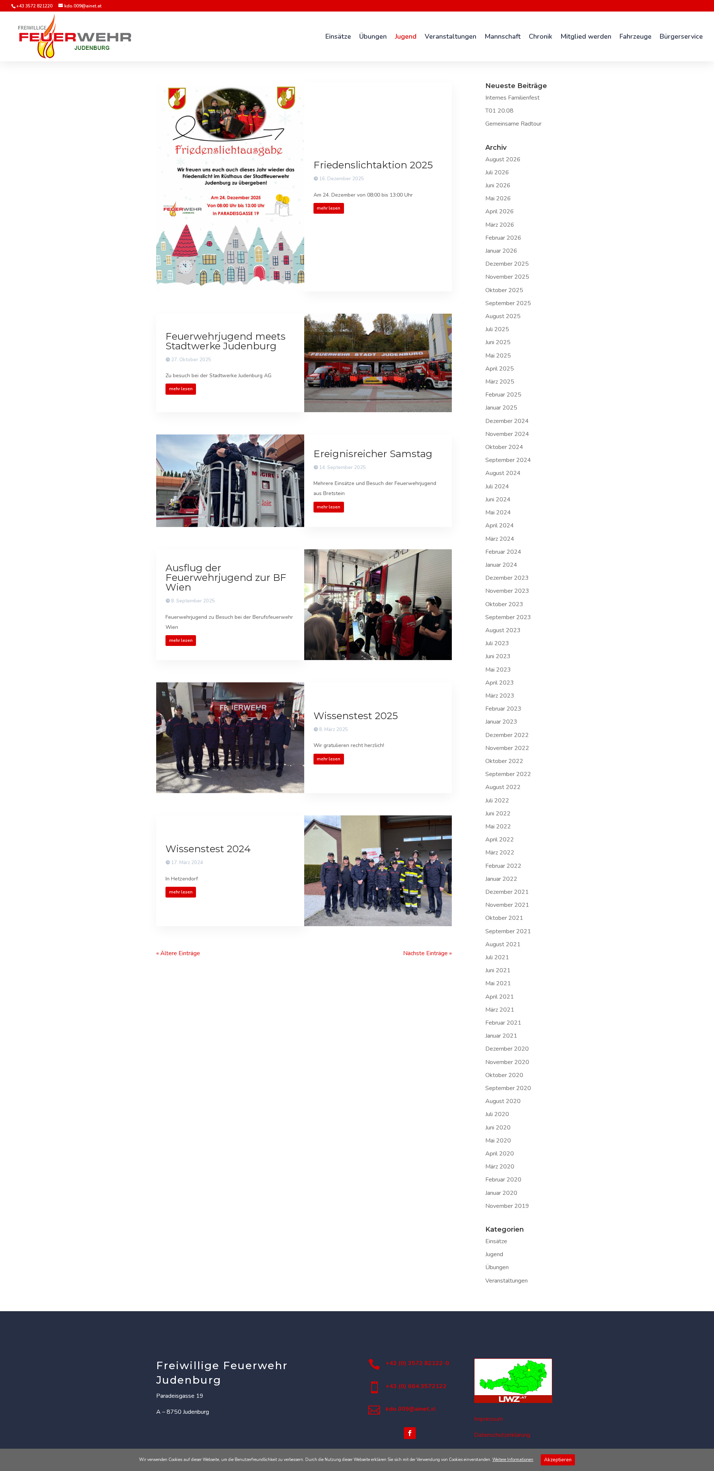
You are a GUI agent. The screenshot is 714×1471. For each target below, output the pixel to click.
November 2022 (507, 748)
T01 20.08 (499, 111)
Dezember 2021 (507, 892)
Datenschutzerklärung (502, 1435)
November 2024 (507, 434)
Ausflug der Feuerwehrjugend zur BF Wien (225, 577)
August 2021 (503, 944)
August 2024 (503, 473)
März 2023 (499, 696)
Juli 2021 (497, 957)
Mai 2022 (498, 826)
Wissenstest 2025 (355, 716)
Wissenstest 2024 (208, 849)
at (411, 1409)
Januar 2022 (501, 879)
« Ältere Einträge (178, 953)
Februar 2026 (503, 238)
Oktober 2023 (504, 604)
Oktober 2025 (504, 290)
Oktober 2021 (504, 918)
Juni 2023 (498, 656)
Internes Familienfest (512, 98)
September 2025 (508, 303)
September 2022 (508, 774)
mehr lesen (328, 208)
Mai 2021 (498, 983)
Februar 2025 (503, 395)
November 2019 (507, 1206)
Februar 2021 (503, 1023)
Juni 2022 (498, 813)
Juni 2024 (498, 499)
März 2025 (499, 382)
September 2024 (508, 460)
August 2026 (503, 159)
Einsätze (496, 1241)
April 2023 (499, 683)
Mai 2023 (498, 670)
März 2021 (499, 1010)
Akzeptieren (558, 1460)
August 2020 (503, 1101)
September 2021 (508, 931)
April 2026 (499, 211)
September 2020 (508, 1088)
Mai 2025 (498, 356)
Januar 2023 (501, 722)
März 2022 (499, 852)
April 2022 (499, 839)
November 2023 (507, 591)
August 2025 (503, 316)
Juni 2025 (498, 342)
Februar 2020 (503, 1180)
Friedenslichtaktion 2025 (373, 165)
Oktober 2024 (504, 447)
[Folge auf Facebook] (410, 1433)
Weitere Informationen (512, 1459)
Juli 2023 (497, 643)
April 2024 (499, 525)
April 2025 (499, 369)
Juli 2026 (497, 172)
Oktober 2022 (504, 761)
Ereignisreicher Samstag (372, 454)
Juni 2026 (498, 185)
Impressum (488, 1419)
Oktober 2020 (504, 1075)
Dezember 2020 (507, 1049)
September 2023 (508, 617)
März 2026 (499, 225)
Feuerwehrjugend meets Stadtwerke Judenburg (225, 341)
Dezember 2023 (507, 578)
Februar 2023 (503, 709)
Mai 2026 (498, 198)
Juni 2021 (498, 970)
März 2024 (499, 539)
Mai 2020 (498, 1141)
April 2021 (499, 997)
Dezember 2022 (507, 735)
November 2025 (507, 277)
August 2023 (503, 630)
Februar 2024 (503, 552)
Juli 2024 (497, 486)
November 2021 (507, 905)
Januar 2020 (501, 1193)
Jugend (494, 1254)
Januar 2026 (501, 251)
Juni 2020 (498, 1128)
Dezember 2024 (507, 421)
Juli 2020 (497, 1114)
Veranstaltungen (506, 1281)
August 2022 (503, 787)
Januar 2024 (501, 565)
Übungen (497, 1267)
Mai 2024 (498, 512)
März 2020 (499, 1167)
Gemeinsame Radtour (513, 124)
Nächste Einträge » (427, 953)
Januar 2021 (501, 1036)
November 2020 (507, 1062)
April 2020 (499, 1154)
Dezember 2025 (507, 264)
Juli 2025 (497, 329)
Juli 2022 (497, 800)
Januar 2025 (501, 408)
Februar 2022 (503, 866)
